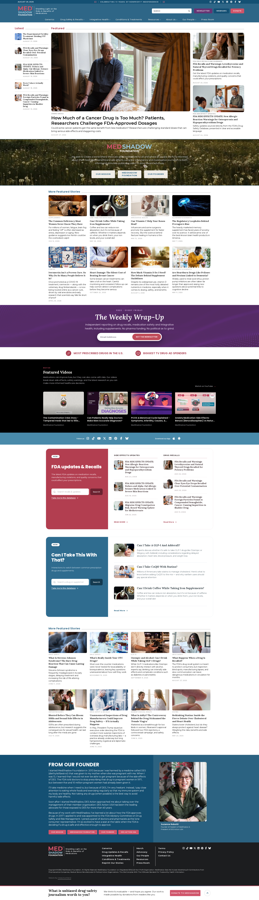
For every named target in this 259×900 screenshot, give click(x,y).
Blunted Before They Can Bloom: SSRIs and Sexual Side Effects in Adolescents (66, 718)
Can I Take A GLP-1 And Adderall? (158, 545)
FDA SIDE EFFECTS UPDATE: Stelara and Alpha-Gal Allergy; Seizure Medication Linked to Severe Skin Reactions (140, 487)
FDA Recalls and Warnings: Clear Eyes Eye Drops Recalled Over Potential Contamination (191, 483)
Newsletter (203, 11)
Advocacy (142, 852)
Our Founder (107, 832)
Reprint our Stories (112, 863)
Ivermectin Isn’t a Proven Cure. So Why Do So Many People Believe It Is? (67, 275)
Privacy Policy (166, 852)
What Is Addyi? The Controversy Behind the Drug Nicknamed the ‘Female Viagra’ (148, 718)
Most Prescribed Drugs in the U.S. (98, 353)
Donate (237, 11)
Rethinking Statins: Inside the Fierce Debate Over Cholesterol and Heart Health (189, 718)
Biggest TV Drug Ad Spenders (164, 353)
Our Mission (57, 832)
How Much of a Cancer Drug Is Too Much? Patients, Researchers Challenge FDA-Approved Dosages (108, 120)
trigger (207, 893)
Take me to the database (63, 498)
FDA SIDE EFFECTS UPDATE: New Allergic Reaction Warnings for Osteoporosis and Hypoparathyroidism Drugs (215, 119)
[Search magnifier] (189, 11)
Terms (161, 848)
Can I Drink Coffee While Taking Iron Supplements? (170, 588)
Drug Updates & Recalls (115, 852)
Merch (140, 848)
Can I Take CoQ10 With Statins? (157, 566)
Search (96, 492)
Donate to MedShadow (185, 893)
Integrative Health (99, 19)
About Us (171, 19)
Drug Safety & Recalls (71, 19)
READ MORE (119, 522)
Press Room (207, 19)
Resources (153, 19)
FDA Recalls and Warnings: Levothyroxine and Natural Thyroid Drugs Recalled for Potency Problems (218, 67)
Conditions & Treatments (129, 19)
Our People (189, 19)
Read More (168, 522)
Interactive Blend (64, 878)
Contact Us (164, 855)
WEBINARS (221, 11)
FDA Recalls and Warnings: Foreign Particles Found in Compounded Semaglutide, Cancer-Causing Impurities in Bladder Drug (190, 502)
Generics (49, 19)
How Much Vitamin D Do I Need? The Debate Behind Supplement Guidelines (148, 275)
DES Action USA (128, 832)
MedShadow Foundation (82, 832)
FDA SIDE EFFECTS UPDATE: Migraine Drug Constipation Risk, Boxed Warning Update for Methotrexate (140, 506)
